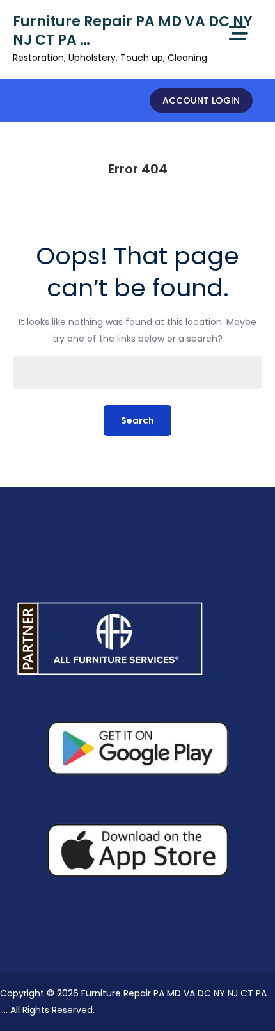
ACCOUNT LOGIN (201, 100)
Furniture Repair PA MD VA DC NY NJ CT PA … (133, 31)
